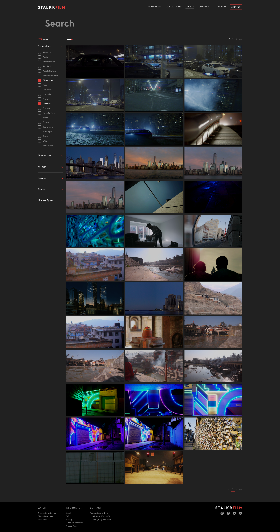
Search (190, 7)
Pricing (69, 519)
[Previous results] (229, 39)
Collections (173, 7)
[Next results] (236, 39)
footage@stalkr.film (99, 513)
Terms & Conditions (74, 523)
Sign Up (235, 7)
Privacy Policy (72, 526)
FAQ (67, 516)
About (68, 513)
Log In (222, 7)
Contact (204, 7)
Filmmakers (155, 7)
